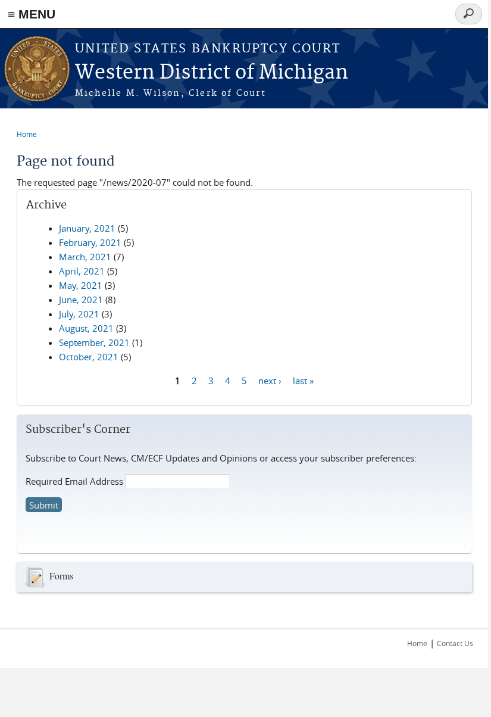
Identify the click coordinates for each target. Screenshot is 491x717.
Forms (61, 575)
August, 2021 (86, 328)
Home (27, 134)
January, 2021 (87, 228)
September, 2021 (94, 342)
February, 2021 (90, 242)
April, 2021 (82, 271)
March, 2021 (85, 257)
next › (270, 380)
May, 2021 (80, 285)
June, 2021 (81, 299)
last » (303, 380)
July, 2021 (79, 314)
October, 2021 (88, 357)
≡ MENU (31, 14)
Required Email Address (74, 481)
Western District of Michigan (211, 73)
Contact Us (455, 643)
